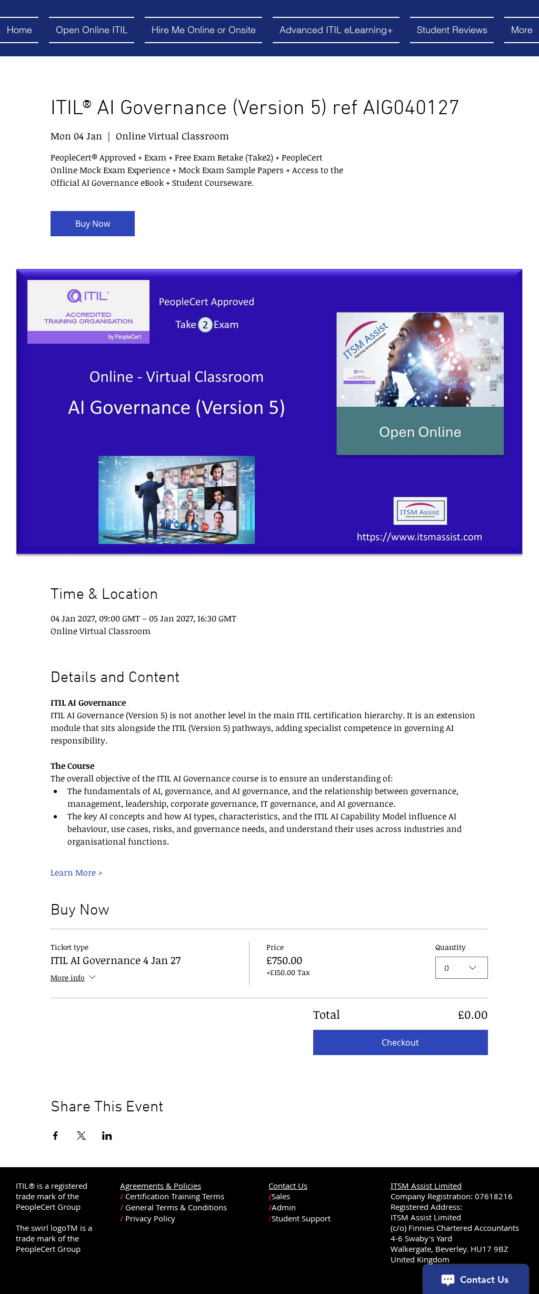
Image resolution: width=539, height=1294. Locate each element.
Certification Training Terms (174, 1196)
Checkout (400, 1042)
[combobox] (461, 968)
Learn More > (77, 872)
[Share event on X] (81, 1135)
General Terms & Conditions (176, 1207)
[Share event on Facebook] (56, 1135)
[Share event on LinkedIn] (107, 1135)
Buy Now (92, 223)
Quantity (450, 947)
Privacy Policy (150, 1218)
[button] (91, 30)
